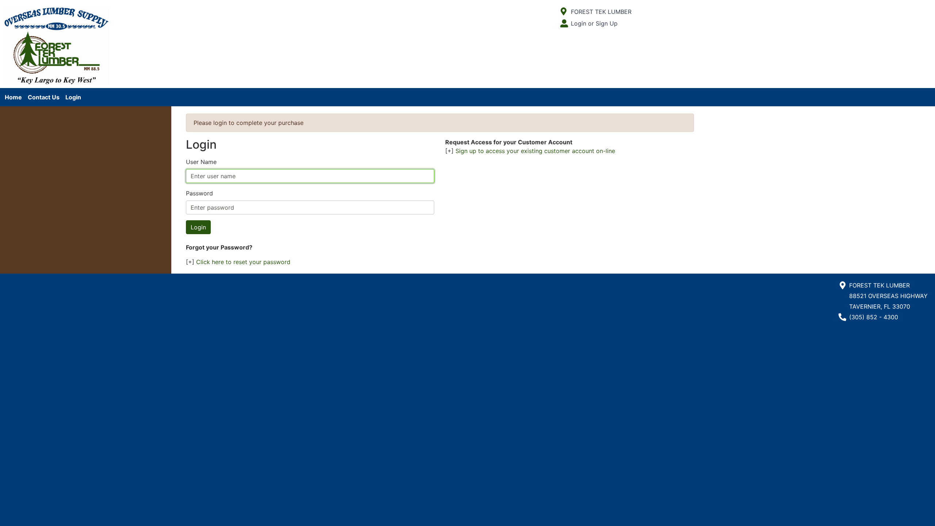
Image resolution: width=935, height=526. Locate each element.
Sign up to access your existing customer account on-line (535, 151)
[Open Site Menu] (564, 11)
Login (73, 97)
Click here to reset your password (243, 262)
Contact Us (44, 97)
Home (13, 97)
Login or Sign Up (594, 23)
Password (199, 193)
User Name (201, 161)
